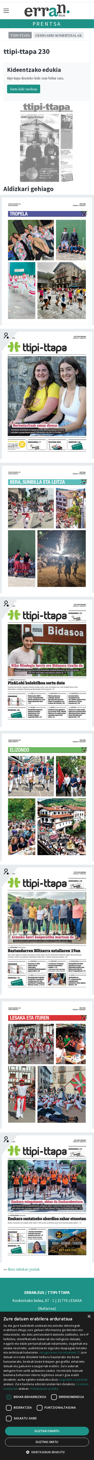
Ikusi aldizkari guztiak (24, 1269)
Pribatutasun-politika (44, 1389)
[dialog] (47, 1386)
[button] (47, 1452)
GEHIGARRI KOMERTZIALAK (58, 35)
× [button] (89, 1316)
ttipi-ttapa (20, 35)
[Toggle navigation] (6, 11)
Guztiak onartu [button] (47, 1431)
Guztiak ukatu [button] (47, 1442)
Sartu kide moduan (23, 88)
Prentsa (47, 23)
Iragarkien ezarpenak (73, 1380)
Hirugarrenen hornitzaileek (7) (59, 1352)
